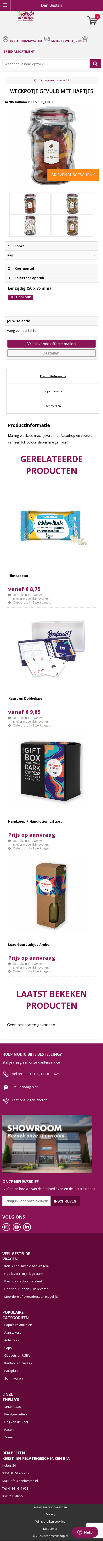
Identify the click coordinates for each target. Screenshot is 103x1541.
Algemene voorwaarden (50, 1507)
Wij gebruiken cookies (50, 1521)
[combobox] (47, 63)
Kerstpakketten (15, 1414)
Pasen (9, 1429)
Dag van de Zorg (16, 1422)
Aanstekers (12, 1332)
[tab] (53, 376)
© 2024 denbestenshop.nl (50, 1536)
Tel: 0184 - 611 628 (15, 1488)
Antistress (11, 1340)
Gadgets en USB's (17, 1355)
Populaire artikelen (18, 1325)
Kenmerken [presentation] (53, 406)
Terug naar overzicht (54, 80)
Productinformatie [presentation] (53, 376)
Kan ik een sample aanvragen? (26, 1266)
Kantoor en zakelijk (18, 1363)
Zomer (9, 1437)
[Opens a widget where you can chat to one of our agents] (85, 1533)
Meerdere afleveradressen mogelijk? (31, 1296)
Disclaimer (50, 1529)
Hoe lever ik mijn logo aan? (23, 1273)
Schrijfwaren (13, 1378)
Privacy (50, 1514)
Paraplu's (11, 1371)
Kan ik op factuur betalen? (23, 1281)
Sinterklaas (12, 1406)
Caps (8, 1348)
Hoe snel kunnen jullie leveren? (27, 1289)
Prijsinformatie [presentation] (53, 391)
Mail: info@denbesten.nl (20, 1481)
